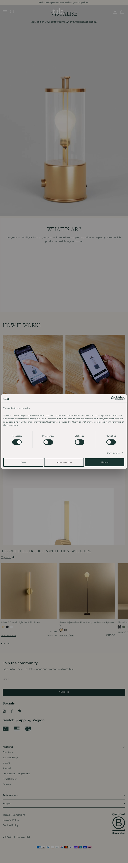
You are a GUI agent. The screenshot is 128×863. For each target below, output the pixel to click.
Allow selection (64, 462)
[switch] (48, 442)
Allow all (105, 462)
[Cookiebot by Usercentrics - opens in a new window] (110, 398)
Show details (113, 453)
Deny (23, 462)
